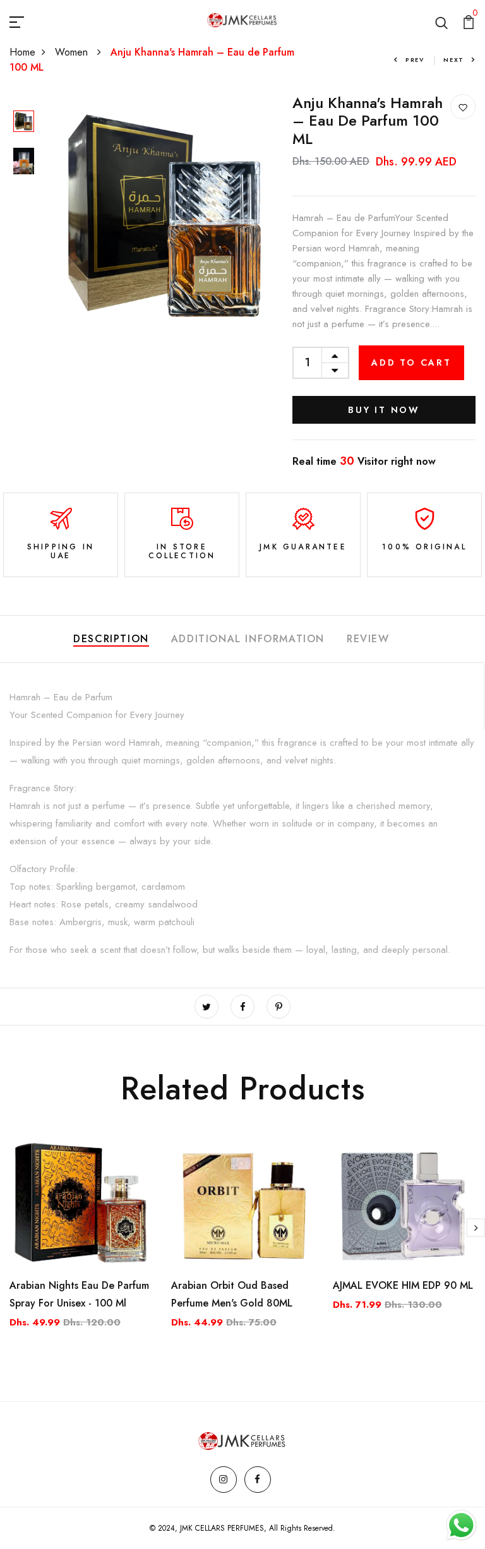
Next (453, 60)
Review (368, 638)
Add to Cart (411, 362)
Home (22, 52)
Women (73, 52)
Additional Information (248, 638)
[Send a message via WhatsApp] (461, 1525)
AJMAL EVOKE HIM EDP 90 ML (403, 1285)
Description (111, 638)
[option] (23, 122)
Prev (414, 60)
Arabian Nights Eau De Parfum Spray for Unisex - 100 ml (79, 1294)
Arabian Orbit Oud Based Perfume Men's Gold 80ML (231, 1294)
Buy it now (384, 410)
